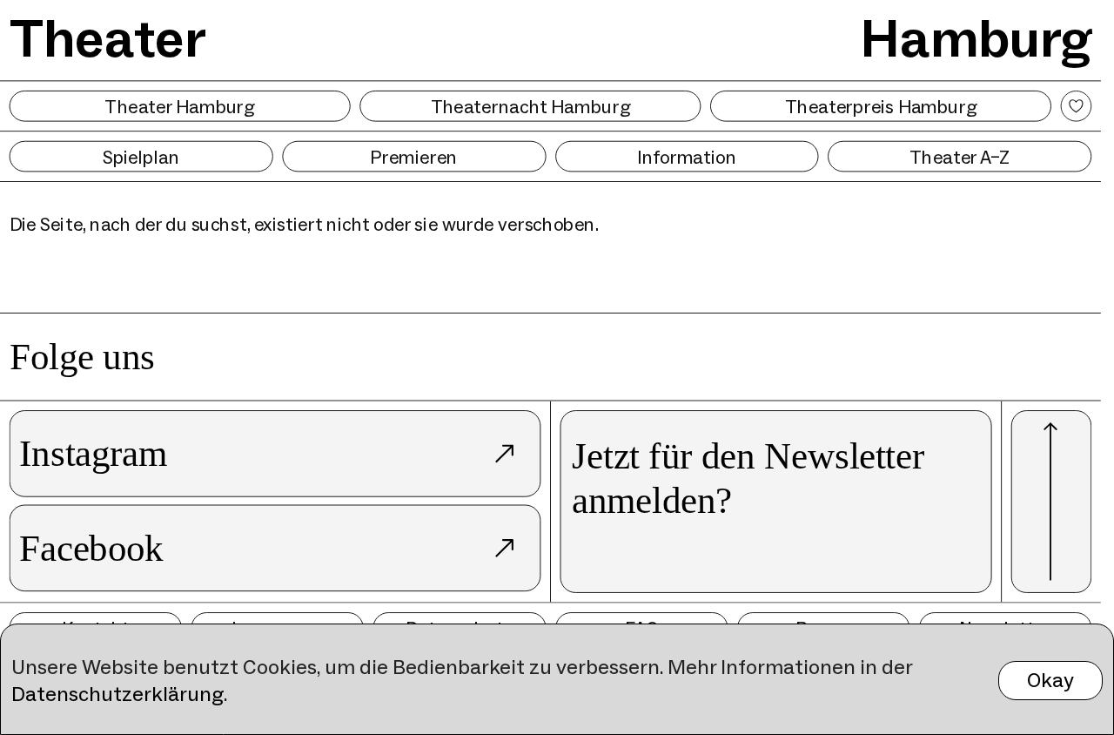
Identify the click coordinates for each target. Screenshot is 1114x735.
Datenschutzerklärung (117, 693)
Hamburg (976, 37)
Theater (108, 37)
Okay (1050, 679)
